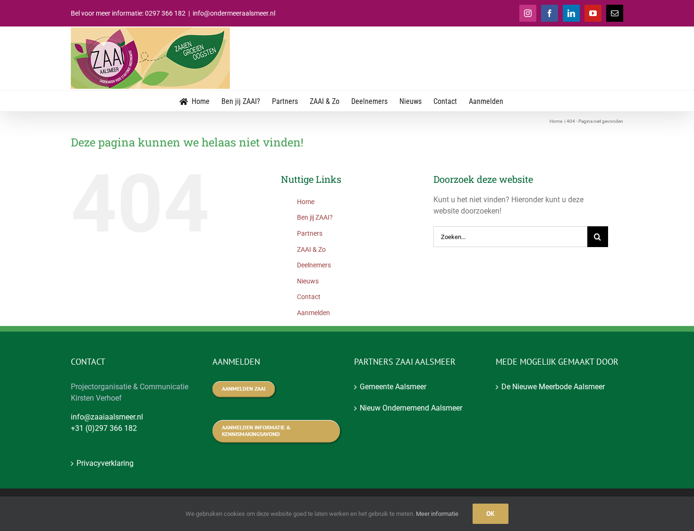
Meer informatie (437, 513)
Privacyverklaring (105, 463)
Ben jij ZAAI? (315, 217)
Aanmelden (313, 313)
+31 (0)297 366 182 (104, 428)
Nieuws (308, 281)
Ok (490, 513)
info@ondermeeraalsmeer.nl (234, 13)
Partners (309, 233)
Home (305, 202)
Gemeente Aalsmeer (393, 386)
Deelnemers (314, 265)
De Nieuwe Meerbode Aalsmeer (553, 386)
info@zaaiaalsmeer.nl (107, 416)
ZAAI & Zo (311, 249)
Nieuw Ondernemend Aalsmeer (411, 407)
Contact (309, 296)
